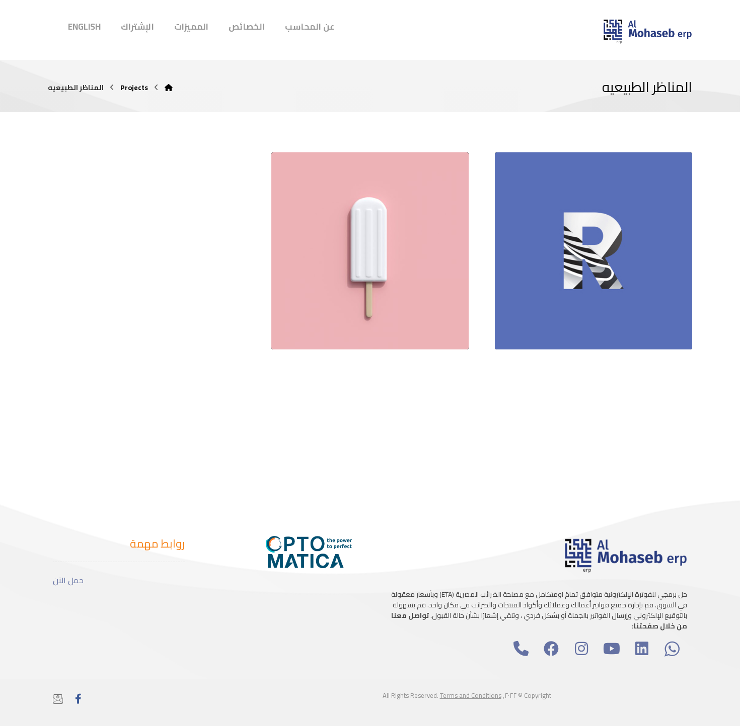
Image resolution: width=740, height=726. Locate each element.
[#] (521, 648)
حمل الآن (68, 580)
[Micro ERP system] (647, 31)
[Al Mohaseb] (169, 87)
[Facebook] (78, 699)
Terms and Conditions (470, 695)
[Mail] (58, 699)
